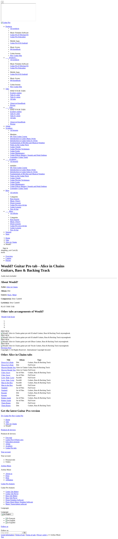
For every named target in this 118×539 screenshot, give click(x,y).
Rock (9, 295)
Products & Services (8, 430)
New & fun (14, 209)
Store (7, 234)
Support (8, 232)
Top (2, 537)
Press (7, 476)
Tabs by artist (15, 95)
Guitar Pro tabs (11, 448)
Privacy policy (42, 535)
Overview (9, 256)
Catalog (8, 258)
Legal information (7, 535)
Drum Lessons (15, 203)
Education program (12, 442)
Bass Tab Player (11, 498)
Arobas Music (6, 466)
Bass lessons (14, 199)
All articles (14, 193)
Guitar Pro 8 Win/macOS (19, 35)
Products (9, 26)
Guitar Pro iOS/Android (19, 43)
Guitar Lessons (15, 207)
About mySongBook (17, 103)
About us (9, 474)
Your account (6, 452)
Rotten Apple (6, 398)
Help (7, 478)
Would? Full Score (8, 317)
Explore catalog (16, 93)
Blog (7, 191)
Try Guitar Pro (6, 416)
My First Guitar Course (18, 137)
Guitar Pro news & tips (18, 205)
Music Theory (15, 201)
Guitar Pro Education (18, 37)
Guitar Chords (15, 147)
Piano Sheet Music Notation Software (19, 502)
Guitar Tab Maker (12, 492)
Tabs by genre (15, 97)
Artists (8, 126)
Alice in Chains (12, 287)
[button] (4, 348)
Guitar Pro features (8, 484)
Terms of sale (31, 535)
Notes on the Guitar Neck (19, 145)
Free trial (9, 438)
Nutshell (4, 388)
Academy (9, 128)
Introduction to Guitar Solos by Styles (24, 141)
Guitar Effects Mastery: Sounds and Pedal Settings (28, 155)
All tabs (13, 99)
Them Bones (6, 403)
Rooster (4, 393)
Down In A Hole (7, 362)
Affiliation (9, 480)
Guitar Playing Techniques (20, 149)
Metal (14, 295)
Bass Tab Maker (11, 496)
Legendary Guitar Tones (19, 157)
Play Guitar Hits (16, 56)
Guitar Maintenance (17, 153)
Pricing (12, 105)
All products (14, 29)
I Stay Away (5, 373)
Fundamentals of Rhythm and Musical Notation (27, 143)
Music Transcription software (16, 504)
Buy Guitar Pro (17, 416)
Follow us (4, 526)
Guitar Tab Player (12, 494)
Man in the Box (7, 383)
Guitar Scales (15, 151)
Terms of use (20, 535)
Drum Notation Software (15, 500)
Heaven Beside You (8, 367)
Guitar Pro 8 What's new (15, 440)
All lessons (14, 130)
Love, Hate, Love (7, 378)
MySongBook (15, 49)
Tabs (7, 89)
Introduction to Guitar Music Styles (23, 139)
